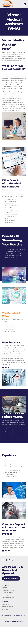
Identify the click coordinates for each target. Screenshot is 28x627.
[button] (14, 367)
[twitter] (6, 560)
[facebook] (3, 560)
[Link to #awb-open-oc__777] (25, 4)
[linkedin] (12, 560)
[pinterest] (9, 560)
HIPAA (4, 100)
